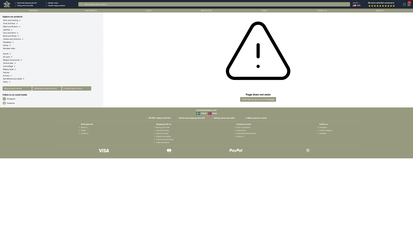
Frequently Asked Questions (246, 133)
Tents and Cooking (10, 20)
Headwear (7, 42)
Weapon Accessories (11, 60)
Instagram (11, 99)
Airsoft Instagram (325, 130)
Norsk (214, 113)
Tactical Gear (8, 63)
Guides (264, 10)
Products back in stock (73, 88)
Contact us (322, 10)
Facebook (11, 103)
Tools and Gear (9, 23)
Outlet (149, 10)
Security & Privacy (162, 130)
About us (380, 10)
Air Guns (6, 57)
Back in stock (206, 10)
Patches (6, 72)
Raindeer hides (9, 48)
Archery (6, 75)
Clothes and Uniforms (12, 39)
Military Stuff (8, 69)
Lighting (6, 29)
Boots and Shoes (10, 36)
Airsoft (5, 54)
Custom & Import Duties (164, 139)
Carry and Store (9, 33)
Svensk (203, 113)
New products (91, 10)
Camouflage (8, 66)
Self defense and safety (12, 79)
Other (5, 82)
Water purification (10, 26)
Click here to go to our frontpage (258, 99)
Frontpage (33, 10)
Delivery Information (163, 136)
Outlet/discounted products (45, 88)
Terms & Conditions (243, 127)
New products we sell (13, 88)
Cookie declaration (162, 142)
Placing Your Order (163, 127)
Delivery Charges (162, 133)
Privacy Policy (241, 130)
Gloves (5, 45)
